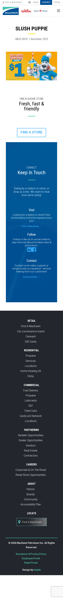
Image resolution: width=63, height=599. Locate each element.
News (35, 2)
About (32, 483)
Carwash (31, 336)
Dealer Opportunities (31, 440)
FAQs (31, 376)
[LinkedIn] (29, 250)
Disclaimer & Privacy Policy (31, 554)
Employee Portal (31, 558)
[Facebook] (34, 250)
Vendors (31, 445)
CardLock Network (31, 416)
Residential (31, 350)
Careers (31, 464)
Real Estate (30, 450)
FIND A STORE (31, 132)
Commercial (31, 385)
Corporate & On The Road (30, 469)
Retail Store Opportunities (31, 474)
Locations (31, 366)
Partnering (31, 430)
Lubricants (31, 400)
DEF (30, 405)
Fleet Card (31, 410)
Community (30, 499)
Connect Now (31, 277)
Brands (31, 494)
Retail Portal (31, 562)
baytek (37, 569)
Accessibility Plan (30, 504)
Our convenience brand (30, 331)
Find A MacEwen (13, 2)
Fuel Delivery (30, 390)
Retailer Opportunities (30, 435)
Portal (57, 2)
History (31, 489)
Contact (46, 2)
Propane (31, 355)
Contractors (31, 455)
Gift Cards (30, 341)
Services (31, 361)
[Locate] (31, 527)
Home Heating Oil (30, 371)
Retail (32, 320)
